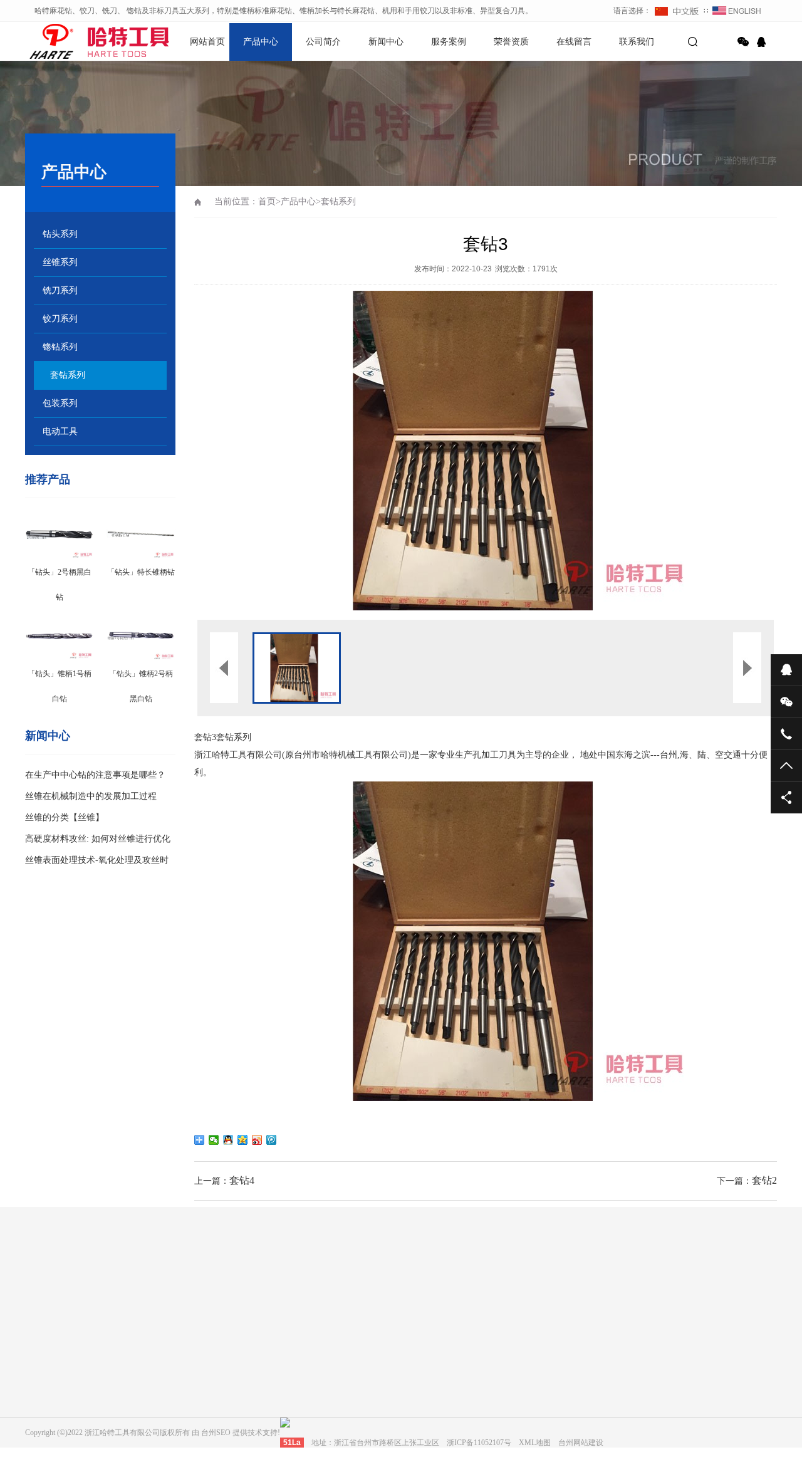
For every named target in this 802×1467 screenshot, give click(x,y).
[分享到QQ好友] (228, 1140)
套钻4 (241, 1180)
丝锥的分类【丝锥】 (64, 817)
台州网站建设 (104, 1291)
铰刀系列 (60, 318)
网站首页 (207, 41)
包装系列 (60, 403)
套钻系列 (67, 375)
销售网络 (159, 1405)
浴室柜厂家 (161, 1291)
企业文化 (159, 1370)
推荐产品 (47, 479)
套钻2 (764, 1180)
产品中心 (260, 41)
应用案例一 (401, 1370)
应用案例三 (401, 1405)
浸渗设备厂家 (218, 1291)
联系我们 (636, 41)
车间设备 (159, 1388)
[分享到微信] (743, 42)
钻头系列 (60, 234)
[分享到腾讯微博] (271, 1140)
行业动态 (278, 1388)
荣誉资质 (511, 41)
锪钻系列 (60, 347)
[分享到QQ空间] (242, 1140)
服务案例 (448, 41)
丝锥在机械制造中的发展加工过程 (91, 796)
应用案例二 (401, 1388)
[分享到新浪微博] (257, 1140)
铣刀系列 (60, 290)
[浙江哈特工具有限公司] (69, 41)
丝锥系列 (60, 262)
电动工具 (60, 431)
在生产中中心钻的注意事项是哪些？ (95, 775)
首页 (267, 201)
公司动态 (278, 1370)
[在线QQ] (763, 42)
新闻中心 (386, 41)
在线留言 (573, 41)
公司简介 (323, 41)
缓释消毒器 (275, 1291)
